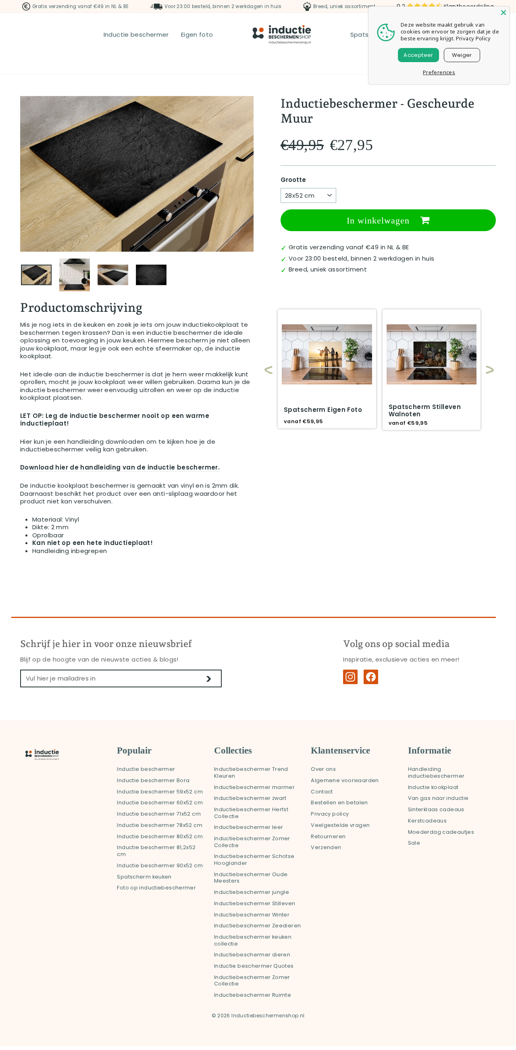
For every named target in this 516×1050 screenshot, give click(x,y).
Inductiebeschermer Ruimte (252, 995)
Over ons (323, 769)
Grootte (293, 180)
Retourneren (328, 836)
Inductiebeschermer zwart (250, 798)
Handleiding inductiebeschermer (436, 772)
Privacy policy (330, 813)
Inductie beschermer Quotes (254, 965)
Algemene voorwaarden (345, 780)
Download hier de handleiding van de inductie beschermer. (120, 467)
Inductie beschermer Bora (153, 780)
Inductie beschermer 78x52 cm (159, 825)
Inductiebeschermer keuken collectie (252, 940)
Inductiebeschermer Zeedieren (257, 925)
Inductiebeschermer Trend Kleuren (251, 772)
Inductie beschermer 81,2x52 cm (156, 851)
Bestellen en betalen (339, 802)
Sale (414, 842)
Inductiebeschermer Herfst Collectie (251, 813)
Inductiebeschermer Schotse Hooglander (254, 859)
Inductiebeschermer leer (248, 827)
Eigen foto (197, 34)
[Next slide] (486, 370)
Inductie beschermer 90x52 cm (160, 865)
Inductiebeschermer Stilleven (254, 903)
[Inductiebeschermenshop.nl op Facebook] (371, 677)
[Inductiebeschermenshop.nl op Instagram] (350, 677)
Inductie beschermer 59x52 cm (160, 791)
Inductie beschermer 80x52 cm (160, 836)
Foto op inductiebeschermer (156, 887)
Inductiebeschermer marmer (254, 787)
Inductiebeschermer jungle (251, 892)
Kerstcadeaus (427, 820)
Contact (322, 791)
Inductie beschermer (136, 34)
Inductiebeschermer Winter (251, 914)
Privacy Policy (473, 38)
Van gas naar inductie (438, 798)
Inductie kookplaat (433, 787)
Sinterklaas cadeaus (436, 809)
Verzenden (326, 847)
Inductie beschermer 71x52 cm (159, 813)
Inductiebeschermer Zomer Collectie (252, 842)
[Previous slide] (268, 370)
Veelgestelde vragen (340, 825)
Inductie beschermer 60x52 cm (160, 802)
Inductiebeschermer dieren (252, 954)
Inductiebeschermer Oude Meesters (251, 878)
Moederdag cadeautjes (441, 832)
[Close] (503, 12)
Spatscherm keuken (144, 876)
